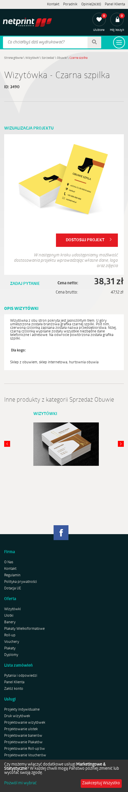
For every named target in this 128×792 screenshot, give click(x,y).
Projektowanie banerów (23, 736)
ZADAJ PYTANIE (25, 284)
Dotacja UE (12, 588)
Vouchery (11, 642)
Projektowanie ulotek (21, 729)
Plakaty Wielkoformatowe (24, 629)
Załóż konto (13, 689)
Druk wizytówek (17, 716)
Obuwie (62, 58)
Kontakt (53, 4)
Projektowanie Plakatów (23, 742)
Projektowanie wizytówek (24, 723)
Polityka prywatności (20, 582)
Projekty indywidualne (22, 709)
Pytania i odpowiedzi (20, 676)
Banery (9, 622)
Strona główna (13, 58)
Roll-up (9, 635)
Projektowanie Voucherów (25, 755)
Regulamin (12, 575)
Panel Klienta (115, 4)
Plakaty (9, 648)
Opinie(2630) (91, 4)
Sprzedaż (48, 58)
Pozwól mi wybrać (20, 783)
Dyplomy (11, 655)
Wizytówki (32, 58)
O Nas (8, 562)
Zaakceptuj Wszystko (101, 783)
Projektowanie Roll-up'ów (24, 749)
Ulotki (8, 616)
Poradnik (70, 4)
